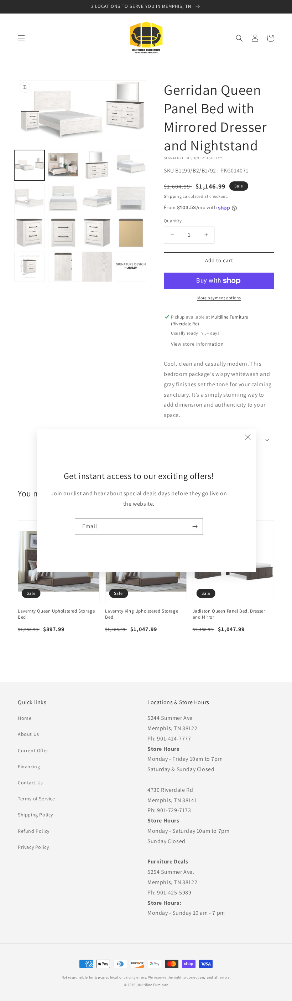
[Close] (248, 437)
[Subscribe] (195, 526)
